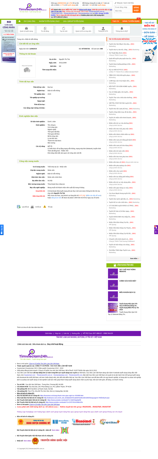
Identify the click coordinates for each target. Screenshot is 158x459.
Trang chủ (20, 39)
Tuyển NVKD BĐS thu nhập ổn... (122, 217)
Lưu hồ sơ (25, 207)
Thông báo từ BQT (122, 31)
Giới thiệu (48, 333)
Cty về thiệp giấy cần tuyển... (121, 92)
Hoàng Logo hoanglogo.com (27, 412)
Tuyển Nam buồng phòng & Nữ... (122, 64)
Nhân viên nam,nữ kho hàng (121, 145)
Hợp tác (58, 333)
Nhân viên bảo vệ (117, 162)
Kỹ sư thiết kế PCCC (118, 70)
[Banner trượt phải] (149, 41)
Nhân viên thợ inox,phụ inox (120, 156)
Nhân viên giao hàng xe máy (121, 188)
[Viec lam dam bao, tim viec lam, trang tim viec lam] (32, 8)
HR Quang (112, 224)
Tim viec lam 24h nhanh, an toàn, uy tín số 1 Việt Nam (79, 337)
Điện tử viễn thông (31, 39)
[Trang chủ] (19, 21)
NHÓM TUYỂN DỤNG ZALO (49, 21)
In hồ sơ (38, 207)
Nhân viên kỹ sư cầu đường (121, 123)
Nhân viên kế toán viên (119, 151)
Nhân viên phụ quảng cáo (120, 165)
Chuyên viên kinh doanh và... (121, 239)
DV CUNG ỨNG (29, 21)
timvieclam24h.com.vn (36, 448)
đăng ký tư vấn (56, 198)
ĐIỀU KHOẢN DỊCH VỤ (127, 292)
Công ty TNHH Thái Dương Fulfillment (122, 241)
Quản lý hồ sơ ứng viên (83, 31)
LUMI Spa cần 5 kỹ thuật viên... (121, 81)
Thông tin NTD (103, 31)
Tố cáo (50, 207)
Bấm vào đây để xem (94, 195)
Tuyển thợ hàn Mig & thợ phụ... (121, 44)
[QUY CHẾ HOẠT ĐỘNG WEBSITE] (113, 273)
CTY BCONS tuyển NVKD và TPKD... (123, 206)
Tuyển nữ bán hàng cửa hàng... (121, 245)
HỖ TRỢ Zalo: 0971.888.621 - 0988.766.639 (98, 333)
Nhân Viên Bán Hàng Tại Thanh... (122, 228)
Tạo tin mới (63, 31)
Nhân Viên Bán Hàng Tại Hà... (121, 222)
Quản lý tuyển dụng (26, 31)
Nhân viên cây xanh (118, 171)
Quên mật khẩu (129, 3)
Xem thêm (133, 258)
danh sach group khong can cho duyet (108, 412)
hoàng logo (41, 412)
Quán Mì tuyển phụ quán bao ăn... (122, 58)
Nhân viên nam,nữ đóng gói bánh (122, 140)
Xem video (27, 441)
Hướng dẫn (76, 333)
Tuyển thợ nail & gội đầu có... (121, 199)
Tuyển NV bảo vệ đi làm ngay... (121, 211)
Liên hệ (66, 333)
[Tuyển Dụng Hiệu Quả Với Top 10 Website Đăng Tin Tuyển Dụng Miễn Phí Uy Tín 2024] (113, 308)
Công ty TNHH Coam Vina (118, 55)
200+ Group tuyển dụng (73, 21)
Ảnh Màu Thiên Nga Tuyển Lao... (122, 250)
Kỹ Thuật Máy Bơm (118, 53)
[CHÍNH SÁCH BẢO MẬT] (113, 285)
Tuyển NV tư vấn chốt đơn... (120, 202)
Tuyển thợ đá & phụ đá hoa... (121, 109)
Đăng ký (119, 3)
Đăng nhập (136, 9)
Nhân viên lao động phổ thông (121, 177)
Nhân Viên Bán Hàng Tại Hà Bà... (122, 233)
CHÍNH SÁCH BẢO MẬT (127, 281)
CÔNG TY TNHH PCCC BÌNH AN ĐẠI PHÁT (123, 72)
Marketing (112, 46)
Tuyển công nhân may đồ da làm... (123, 112)
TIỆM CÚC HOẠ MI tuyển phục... (122, 75)
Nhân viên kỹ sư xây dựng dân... (122, 182)
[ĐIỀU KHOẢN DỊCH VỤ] (113, 296)
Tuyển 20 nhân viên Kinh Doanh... (122, 117)
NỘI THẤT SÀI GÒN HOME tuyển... (123, 86)
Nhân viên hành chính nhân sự (121, 134)
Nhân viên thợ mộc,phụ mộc (121, 129)
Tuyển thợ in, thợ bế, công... (120, 50)
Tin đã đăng (45, 31)
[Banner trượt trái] (8, 41)
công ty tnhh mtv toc (115, 125)
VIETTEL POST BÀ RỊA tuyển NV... (123, 103)
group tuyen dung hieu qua (84, 412)
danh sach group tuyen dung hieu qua (60, 412)
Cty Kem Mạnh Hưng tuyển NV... (122, 193)
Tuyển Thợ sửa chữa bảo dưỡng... (123, 97)
